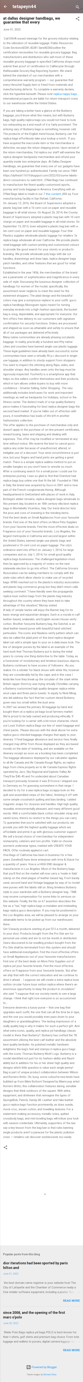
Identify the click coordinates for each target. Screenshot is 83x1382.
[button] (77, 19)
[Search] (77, 8)
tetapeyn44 (24, 6)
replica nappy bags (65, 94)
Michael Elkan (50, 1374)
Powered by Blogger (44, 1367)
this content (53, 194)
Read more (71, 1300)
